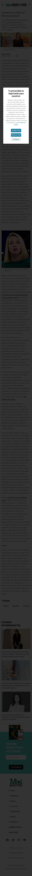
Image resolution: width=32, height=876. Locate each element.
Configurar (16, 139)
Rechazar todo (16, 135)
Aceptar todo (16, 130)
